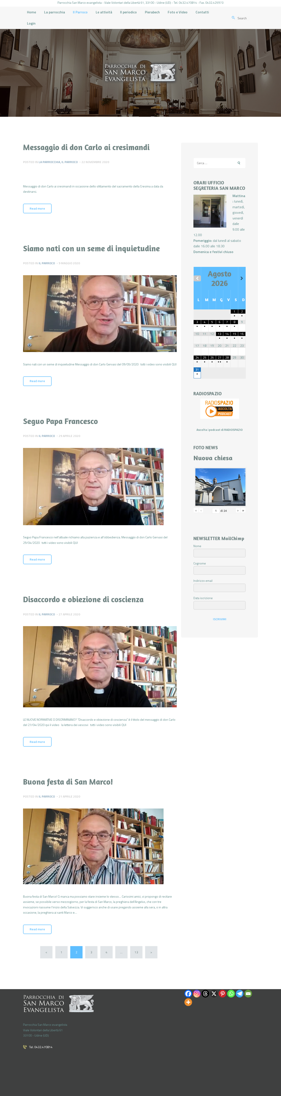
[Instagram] (197, 993)
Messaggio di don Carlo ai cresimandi (86, 147)
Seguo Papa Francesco (60, 421)
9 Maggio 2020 (69, 263)
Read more (37, 208)
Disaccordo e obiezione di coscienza (83, 599)
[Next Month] (241, 278)
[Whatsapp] (231, 993)
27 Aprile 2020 (69, 614)
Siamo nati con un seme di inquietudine (91, 248)
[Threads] (205, 993)
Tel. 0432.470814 (40, 1047)
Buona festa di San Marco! (68, 781)
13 (138, 952)
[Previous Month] (197, 278)
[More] (188, 1002)
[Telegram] (239, 993)
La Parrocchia (49, 162)
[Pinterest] (222, 993)
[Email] (248, 993)
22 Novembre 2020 (95, 162)
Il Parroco (69, 162)
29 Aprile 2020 (69, 435)
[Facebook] (188, 993)
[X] (214, 993)
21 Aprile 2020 (69, 796)
